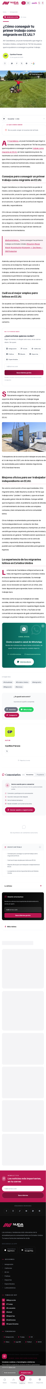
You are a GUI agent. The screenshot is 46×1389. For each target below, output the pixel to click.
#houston (30, 244)
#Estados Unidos (22, 682)
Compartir (13, 715)
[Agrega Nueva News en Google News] (32, 63)
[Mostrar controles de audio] (44, 119)
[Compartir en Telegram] (27, 64)
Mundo (22, 354)
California (37, 349)
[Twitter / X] (7, 751)
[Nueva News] (10, 3)
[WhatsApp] (32, 1211)
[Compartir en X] (22, 64)
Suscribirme (23, 1195)
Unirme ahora (25, 662)
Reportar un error (25, 760)
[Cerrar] (43, 626)
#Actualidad (7, 682)
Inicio (4, 12)
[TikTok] (19, 1211)
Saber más (12, 1367)
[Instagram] (13, 1211)
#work (7, 247)
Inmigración (14, 12)
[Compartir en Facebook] (17, 64)
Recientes (29, 775)
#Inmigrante (36, 682)
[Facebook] (6, 1211)
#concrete (26, 247)
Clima (7, 1342)
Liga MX (18, 1342)
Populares (40, 775)
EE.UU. (25, 349)
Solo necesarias (10, 1373)
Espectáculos (13, 359)
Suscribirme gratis (24, 373)
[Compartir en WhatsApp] (12, 64)
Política (11, 354)
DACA (40, 1342)
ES (23, 3)
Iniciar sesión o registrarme (21, 810)
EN (28, 3)
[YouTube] (26, 1211)
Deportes (35, 354)
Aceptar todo (26, 1373)
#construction (16, 247)
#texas (37, 244)
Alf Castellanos (12, 141)
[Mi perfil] (42, 3)
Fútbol (29, 1342)
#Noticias (19, 687)
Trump (22, 1337)
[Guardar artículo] (5, 64)
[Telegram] (39, 1211)
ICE (32, 1337)
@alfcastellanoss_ (12, 240)
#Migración (7, 687)
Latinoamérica (10, 1288)
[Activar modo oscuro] (39, 3)
